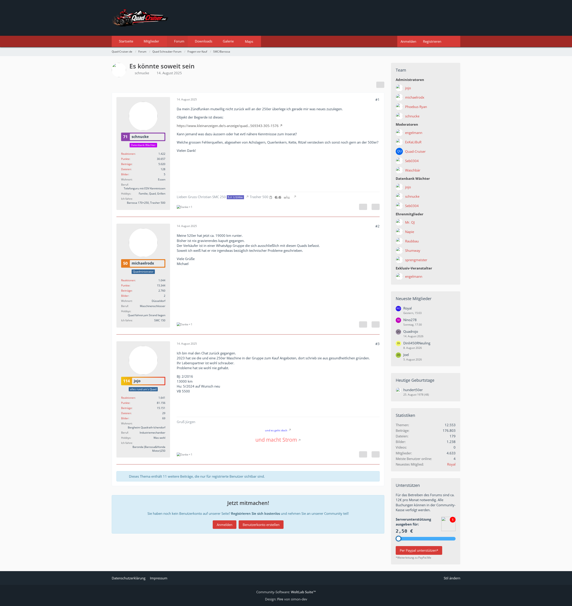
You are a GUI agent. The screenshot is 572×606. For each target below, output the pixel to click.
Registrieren (432, 41)
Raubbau (412, 241)
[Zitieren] (376, 207)
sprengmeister (416, 260)
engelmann (413, 132)
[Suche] (452, 41)
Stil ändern (452, 578)
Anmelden (408, 41)
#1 (377, 99)
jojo (408, 88)
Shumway (412, 250)
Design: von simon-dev (286, 599)
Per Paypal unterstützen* (419, 550)
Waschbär (412, 170)
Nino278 (410, 320)
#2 (377, 226)
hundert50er (413, 390)
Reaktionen (128, 154)
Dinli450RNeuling (416, 343)
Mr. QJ (410, 222)
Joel (406, 354)
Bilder (124, 174)
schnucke (142, 73)
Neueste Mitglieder (413, 298)
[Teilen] (380, 85)
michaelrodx (414, 97)
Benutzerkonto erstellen (261, 524)
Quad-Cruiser (415, 151)
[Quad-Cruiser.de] (286, 18)
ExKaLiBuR (413, 142)
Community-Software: (286, 592)
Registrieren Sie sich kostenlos (255, 513)
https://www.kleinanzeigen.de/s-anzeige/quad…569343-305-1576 (228, 125)
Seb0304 (412, 161)
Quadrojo (410, 331)
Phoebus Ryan (416, 106)
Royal (407, 308)
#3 (377, 343)
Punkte (125, 159)
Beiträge (126, 164)
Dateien (126, 169)
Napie (409, 231)
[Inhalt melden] (363, 207)
